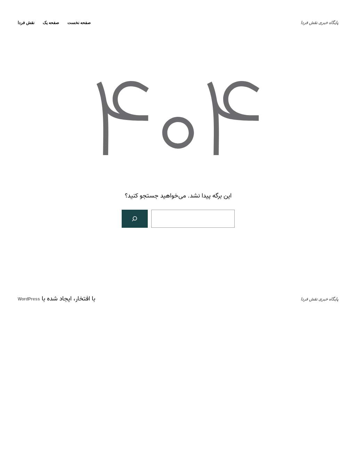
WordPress (29, 299)
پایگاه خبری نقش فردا (319, 22)
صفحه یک (51, 22)
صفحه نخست (79, 22)
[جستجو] (135, 219)
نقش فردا (26, 22)
